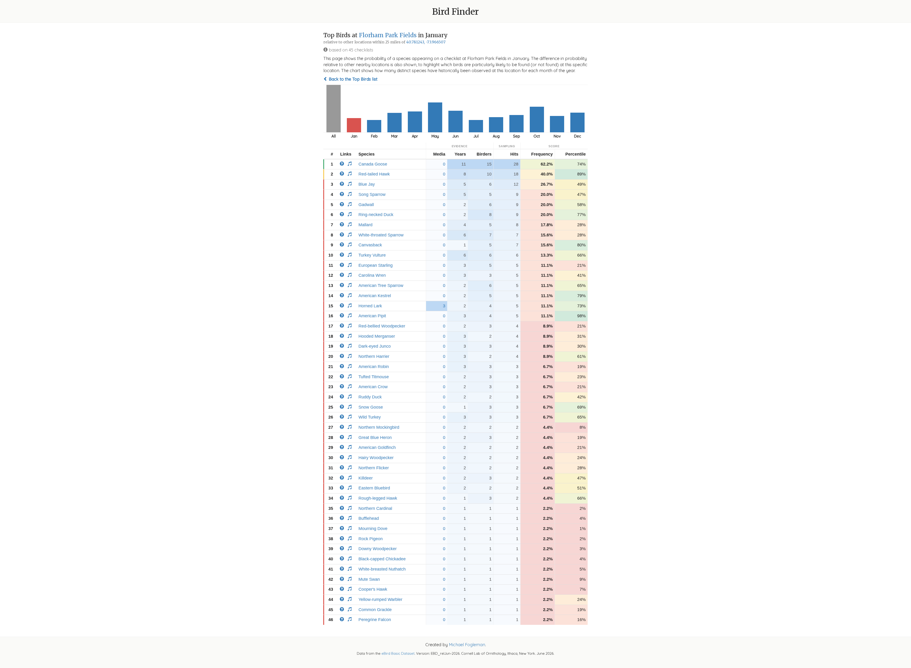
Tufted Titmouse (373, 376)
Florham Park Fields (388, 35)
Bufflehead (368, 518)
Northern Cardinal (375, 508)
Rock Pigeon (370, 538)
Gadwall (366, 204)
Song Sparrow (372, 194)
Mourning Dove (372, 528)
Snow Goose (370, 407)
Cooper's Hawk (372, 589)
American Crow (373, 386)
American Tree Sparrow (380, 285)
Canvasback (370, 245)
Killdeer (365, 478)
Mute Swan (369, 579)
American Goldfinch (377, 447)
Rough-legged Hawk (377, 498)
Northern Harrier (373, 356)
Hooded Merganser (376, 336)
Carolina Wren (372, 275)
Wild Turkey (369, 417)
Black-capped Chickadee (382, 559)
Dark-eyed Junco (374, 346)
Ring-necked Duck (375, 214)
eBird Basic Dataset (397, 653)
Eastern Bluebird (374, 488)
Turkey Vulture (372, 255)
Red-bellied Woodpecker (381, 326)
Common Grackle (375, 609)
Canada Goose (372, 164)
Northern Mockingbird (378, 427)
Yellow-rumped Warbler (380, 599)
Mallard (365, 224)
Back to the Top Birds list (352, 79)
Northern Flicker (373, 467)
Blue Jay (366, 184)
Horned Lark (370, 306)
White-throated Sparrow (381, 235)
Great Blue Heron (375, 437)
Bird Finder (455, 11)
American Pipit (372, 315)
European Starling (375, 265)
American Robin (373, 366)
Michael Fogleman (467, 644)
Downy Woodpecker (377, 548)
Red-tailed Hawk (374, 174)
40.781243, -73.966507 (426, 42)
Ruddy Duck (370, 397)
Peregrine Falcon (374, 619)
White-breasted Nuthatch (382, 569)
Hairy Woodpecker (376, 457)
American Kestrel (374, 295)
